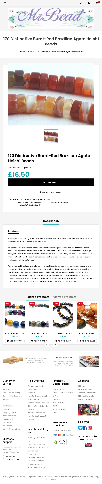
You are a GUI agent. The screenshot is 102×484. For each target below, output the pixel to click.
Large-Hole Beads (36, 457)
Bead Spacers (59, 389)
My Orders (7, 389)
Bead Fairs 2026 (85, 389)
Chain (55, 412)
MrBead (81, 386)
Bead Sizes (32, 454)
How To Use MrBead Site (38, 402)
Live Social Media (85, 399)
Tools (55, 406)
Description (51, 221)
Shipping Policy (9, 412)
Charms (56, 399)
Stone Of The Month (36, 461)
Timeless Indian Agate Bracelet (42, 333)
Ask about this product (52, 192)
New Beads (7, 422)
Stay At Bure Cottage (11, 429)
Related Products (37, 297)
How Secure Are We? (62, 430)
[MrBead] (51, 18)
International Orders (36, 412)
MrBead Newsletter (86, 396)
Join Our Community (11, 392)
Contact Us (7, 406)
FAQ (4, 402)
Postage (6, 409)
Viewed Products (64, 297)
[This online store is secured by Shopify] (60, 444)
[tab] (13, 232)
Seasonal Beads (35, 464)
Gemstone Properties (37, 444)
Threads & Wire (59, 409)
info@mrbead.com (64, 357)
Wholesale (7, 426)
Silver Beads (58, 402)
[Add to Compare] (21, 310)
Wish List (31, 392)
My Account (8, 399)
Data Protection (9, 416)
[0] (96, 3)
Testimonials (8, 419)
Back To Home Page (36, 467)
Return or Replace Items (13, 396)
